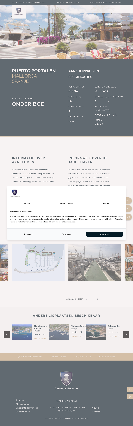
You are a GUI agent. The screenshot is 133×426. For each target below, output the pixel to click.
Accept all (104, 234)
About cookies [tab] (66, 203)
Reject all (28, 234)
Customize (66, 234)
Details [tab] (106, 203)
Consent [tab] (26, 203)
